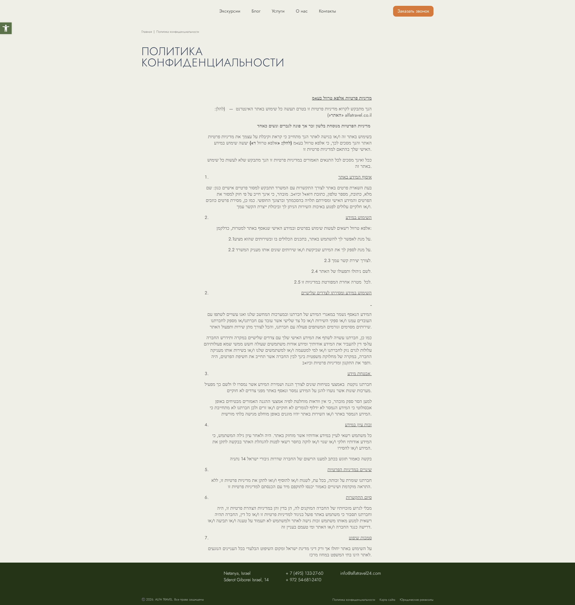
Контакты (327, 11)
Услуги (278, 11)
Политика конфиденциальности (353, 599)
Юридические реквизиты (416, 599)
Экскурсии (229, 11)
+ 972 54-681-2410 (303, 580)
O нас (302, 11)
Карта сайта (387, 599)
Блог (256, 11)
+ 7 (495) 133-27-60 (304, 573)
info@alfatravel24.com (360, 573)
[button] (6, 28)
